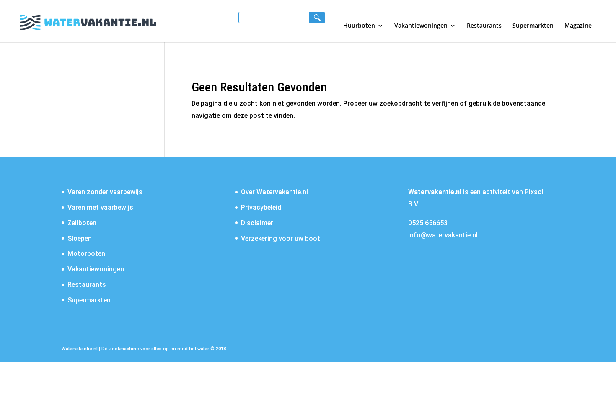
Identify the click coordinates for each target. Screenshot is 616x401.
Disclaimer (257, 223)
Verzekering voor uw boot (280, 238)
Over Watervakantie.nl (274, 192)
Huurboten (359, 26)
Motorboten (86, 254)
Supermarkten (533, 26)
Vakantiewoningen (421, 26)
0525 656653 (428, 223)
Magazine (578, 26)
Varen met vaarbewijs (100, 207)
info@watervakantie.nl (443, 235)
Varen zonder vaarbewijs (104, 192)
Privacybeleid (261, 207)
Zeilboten (81, 223)
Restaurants (484, 26)
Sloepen (79, 238)
